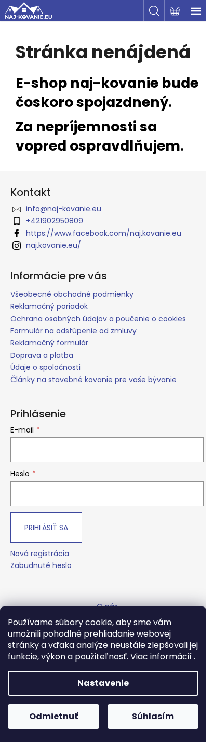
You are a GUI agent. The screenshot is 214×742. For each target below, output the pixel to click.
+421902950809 (54, 220)
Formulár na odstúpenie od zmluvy (73, 331)
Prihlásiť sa (46, 527)
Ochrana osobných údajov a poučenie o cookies (98, 319)
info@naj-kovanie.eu (63, 209)
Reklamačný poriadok (49, 306)
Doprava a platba (41, 355)
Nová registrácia (39, 554)
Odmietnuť (53, 716)
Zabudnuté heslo (41, 566)
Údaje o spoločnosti (45, 367)
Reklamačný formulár (49, 343)
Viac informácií (162, 657)
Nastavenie (103, 683)
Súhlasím (153, 716)
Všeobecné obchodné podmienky (71, 294)
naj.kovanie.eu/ (53, 245)
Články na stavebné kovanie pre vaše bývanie (93, 379)
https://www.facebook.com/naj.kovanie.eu (103, 233)
